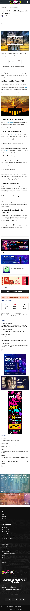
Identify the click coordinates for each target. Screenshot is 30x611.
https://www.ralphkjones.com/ (17, 268)
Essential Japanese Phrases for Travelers (21, 315)
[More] (18, 27)
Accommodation (5, 343)
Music (2, 449)
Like (6, 303)
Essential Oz (4, 438)
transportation (14, 134)
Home (2, 7)
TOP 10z (6, 7)
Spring (26, 87)
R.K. (6, 15)
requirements (10, 122)
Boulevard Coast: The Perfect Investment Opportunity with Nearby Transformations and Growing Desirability (14, 326)
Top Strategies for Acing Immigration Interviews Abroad (7, 315)
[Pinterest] (13, 599)
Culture (3, 460)
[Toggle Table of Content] (18, 61)
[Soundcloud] (16, 599)
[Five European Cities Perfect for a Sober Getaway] (12, 499)
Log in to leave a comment (15, 291)
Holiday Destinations (13, 7)
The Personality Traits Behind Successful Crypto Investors (14, 457)
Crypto (3, 455)
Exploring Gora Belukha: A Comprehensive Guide (13, 336)
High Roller (4, 443)
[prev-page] (2, 350)
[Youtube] (23, 599)
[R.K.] (2, 16)
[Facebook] (6, 599)
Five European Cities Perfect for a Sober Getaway (12, 331)
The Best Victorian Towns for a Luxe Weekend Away (13, 340)
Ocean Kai (3, 491)
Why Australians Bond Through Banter (10, 440)
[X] (20, 599)
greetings (6, 150)
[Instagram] (9, 599)
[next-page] (5, 350)
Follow (15, 303)
